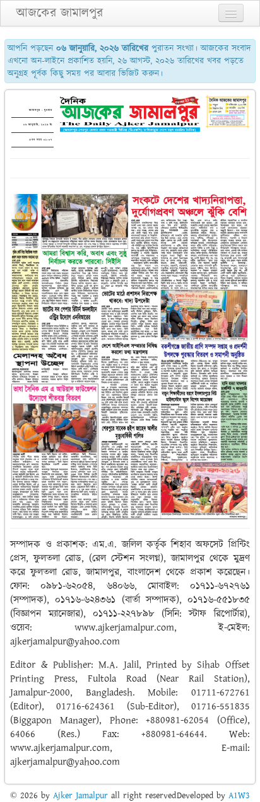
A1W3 (239, 795)
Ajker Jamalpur (80, 795)
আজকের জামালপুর (59, 13)
